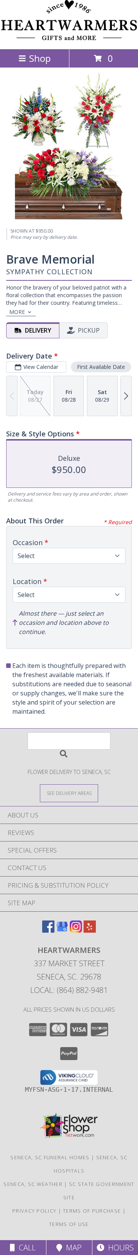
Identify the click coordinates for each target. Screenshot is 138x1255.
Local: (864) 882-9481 (69, 990)
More (17, 311)
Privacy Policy (34, 1210)
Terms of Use (69, 1224)
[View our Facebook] (48, 930)
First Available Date (101, 366)
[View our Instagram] (76, 930)
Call (25, 1247)
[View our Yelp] (90, 930)
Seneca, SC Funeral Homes (49, 1157)
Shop (40, 58)
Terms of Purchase (92, 1210)
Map (72, 1247)
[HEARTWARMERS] (69, 38)
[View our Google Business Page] (62, 930)
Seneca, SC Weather (32, 1184)
